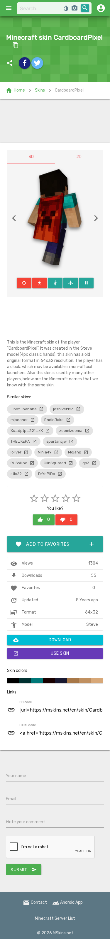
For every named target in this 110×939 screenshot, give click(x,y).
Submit (24, 869)
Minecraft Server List (55, 918)
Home (15, 90)
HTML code (27, 725)
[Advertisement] (55, 121)
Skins (40, 90)
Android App (67, 902)
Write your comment (25, 821)
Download (42, 640)
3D (31, 156)
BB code (25, 702)
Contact (35, 902)
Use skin (41, 653)
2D (79, 156)
